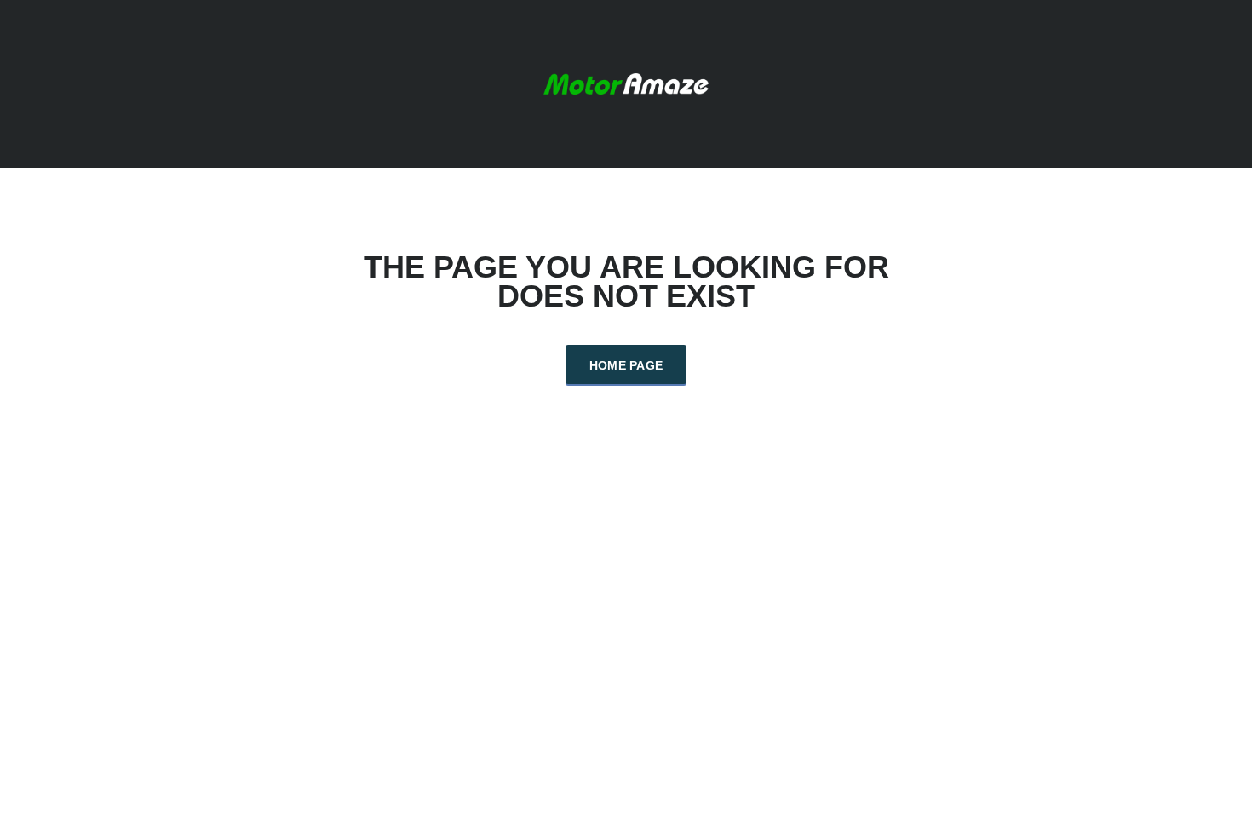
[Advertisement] (626, 512)
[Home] (626, 82)
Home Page (626, 365)
